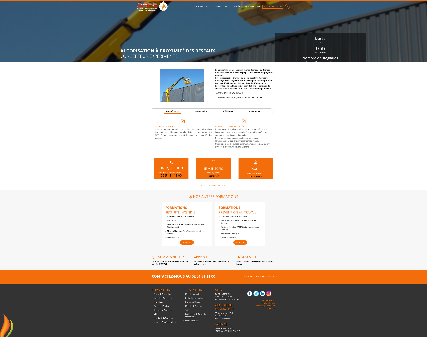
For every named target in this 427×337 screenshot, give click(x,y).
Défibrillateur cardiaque (195, 298)
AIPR (155, 314)
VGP (187, 310)
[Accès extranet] (287, 6)
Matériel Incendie (192, 294)
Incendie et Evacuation (163, 298)
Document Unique (192, 302)
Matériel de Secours (193, 306)
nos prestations (223, 6)
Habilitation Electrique (163, 310)
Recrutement (269, 308)
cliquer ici (256, 176)
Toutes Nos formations (214, 185)
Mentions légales (268, 303)
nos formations (253, 6)
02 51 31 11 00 (203, 276)
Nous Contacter (274, 6)
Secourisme (158, 302)
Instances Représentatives (165, 322)
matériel (238, 6)
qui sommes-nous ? (203, 6)
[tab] (172, 111)
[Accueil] (152, 6)
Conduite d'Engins (161, 306)
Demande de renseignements (260, 276)
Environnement (191, 321)
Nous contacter (268, 300)
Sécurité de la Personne (163, 318)
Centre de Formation (162, 294)
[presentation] (172, 111)
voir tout (187, 242)
